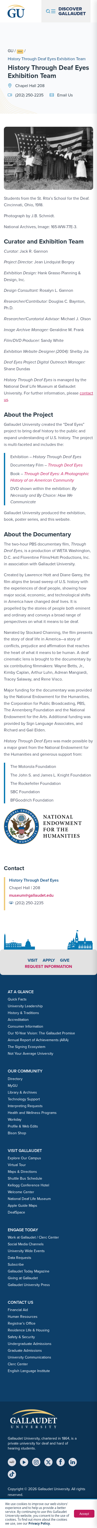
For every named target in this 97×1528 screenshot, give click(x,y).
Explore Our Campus (24, 1158)
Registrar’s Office (21, 1323)
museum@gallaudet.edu (31, 895)
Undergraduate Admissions (29, 1344)
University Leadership (25, 1006)
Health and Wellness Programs (32, 1112)
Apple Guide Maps (22, 1205)
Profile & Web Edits (23, 1126)
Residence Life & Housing (28, 1330)
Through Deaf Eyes (65, 465)
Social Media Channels (26, 1244)
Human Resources (23, 1316)
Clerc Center (18, 1364)
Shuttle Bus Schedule (25, 1178)
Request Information (48, 966)
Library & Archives (22, 1092)
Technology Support (24, 1099)
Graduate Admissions (25, 1350)
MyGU (13, 1085)
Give (64, 960)
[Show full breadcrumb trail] (20, 51)
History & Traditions (23, 1013)
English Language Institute (29, 1371)
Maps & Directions (22, 1171)
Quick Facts (17, 999)
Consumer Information (25, 1026)
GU (10, 51)
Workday (14, 1119)
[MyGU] (12, 1462)
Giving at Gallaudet (23, 1278)
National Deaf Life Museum (29, 1199)
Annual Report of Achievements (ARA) (38, 1040)
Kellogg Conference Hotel (28, 1185)
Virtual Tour (17, 1165)
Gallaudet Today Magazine (28, 1271)
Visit (33, 960)
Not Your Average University (30, 1053)
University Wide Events (26, 1251)
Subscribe (16, 1264)
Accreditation (18, 1019)
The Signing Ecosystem (26, 1047)
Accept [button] (84, 1513)
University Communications (29, 1357)
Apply (49, 960)
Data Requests (19, 1257)
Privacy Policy (39, 1523)
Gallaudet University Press (29, 1285)
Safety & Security (21, 1337)
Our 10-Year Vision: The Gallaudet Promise (41, 1033)
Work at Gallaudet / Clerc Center (33, 1237)
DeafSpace (16, 1212)
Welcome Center (21, 1192)
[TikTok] (12, 1474)
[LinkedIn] (73, 1462)
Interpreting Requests (25, 1106)
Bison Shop (17, 1133)
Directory (15, 1079)
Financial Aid (18, 1310)
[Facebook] (60, 1462)
